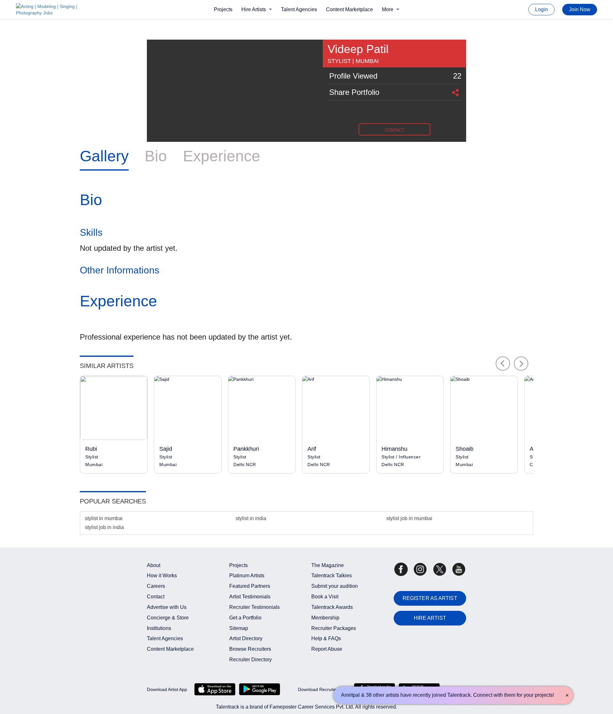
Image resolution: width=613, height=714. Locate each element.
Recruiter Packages (333, 628)
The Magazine (327, 565)
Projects (223, 9)
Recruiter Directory (250, 659)
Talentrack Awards (332, 607)
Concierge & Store (168, 617)
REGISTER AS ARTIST (430, 598)
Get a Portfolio (245, 617)
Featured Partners (249, 586)
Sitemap (238, 628)
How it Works (162, 575)
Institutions (159, 628)
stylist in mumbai (104, 518)
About (153, 565)
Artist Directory (245, 638)
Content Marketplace (349, 9)
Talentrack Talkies (331, 575)
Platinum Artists (246, 575)
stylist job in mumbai (409, 518)
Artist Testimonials (249, 596)
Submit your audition (334, 586)
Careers (156, 586)
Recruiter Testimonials (254, 607)
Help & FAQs (326, 638)
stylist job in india (104, 527)
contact (394, 130)
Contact (155, 596)
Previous (503, 363)
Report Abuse (326, 649)
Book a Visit (324, 596)
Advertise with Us (166, 607)
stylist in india (251, 518)
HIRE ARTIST (430, 618)
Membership (325, 617)
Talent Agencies (299, 9)
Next (521, 363)
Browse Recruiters (250, 649)
